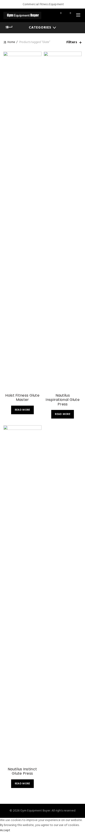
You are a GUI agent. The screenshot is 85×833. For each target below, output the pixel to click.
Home (11, 42)
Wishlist (60, 13)
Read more (22, 410)
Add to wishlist (37, 56)
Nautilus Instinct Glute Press (22, 771)
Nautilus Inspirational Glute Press (63, 399)
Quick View (37, 71)
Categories (40, 27)
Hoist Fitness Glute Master (22, 397)
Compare (37, 63)
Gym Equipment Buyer (35, 810)
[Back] (9, 27)
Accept (5, 830)
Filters (71, 42)
